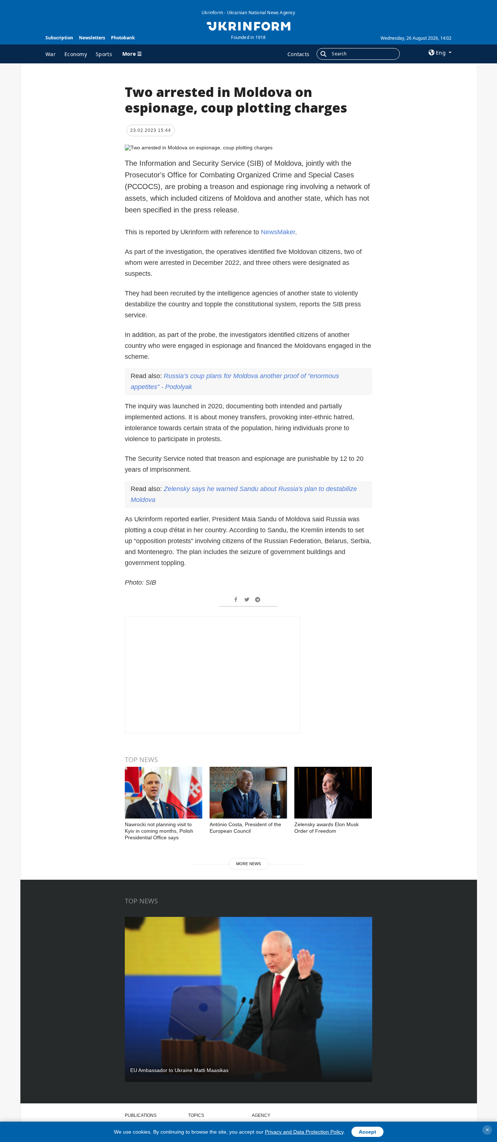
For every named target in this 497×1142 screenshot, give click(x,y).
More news (248, 864)
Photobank (123, 38)
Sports (104, 54)
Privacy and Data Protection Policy (304, 1132)
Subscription (59, 38)
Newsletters (92, 38)
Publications (140, 1115)
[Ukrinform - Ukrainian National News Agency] (248, 25)
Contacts (298, 54)
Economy (75, 54)
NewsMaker (278, 232)
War (50, 54)
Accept (367, 1132)
